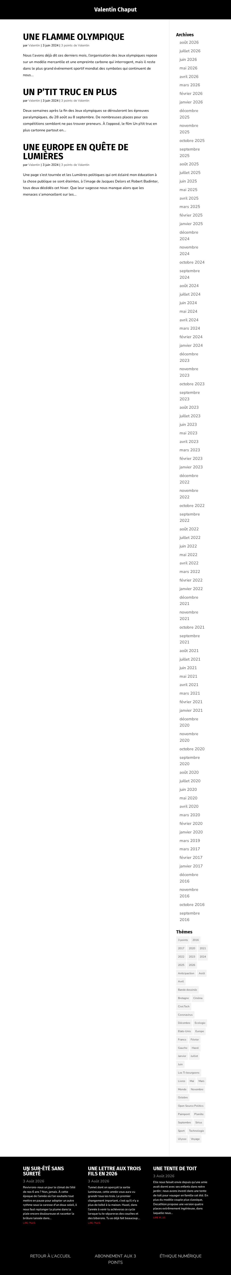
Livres (181, 1081)
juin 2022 (188, 546)
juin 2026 (188, 59)
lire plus (29, 1222)
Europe (199, 1031)
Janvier (182, 1056)
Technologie (196, 1131)
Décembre (184, 1023)
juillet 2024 (190, 294)
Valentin (34, 45)
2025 (181, 965)
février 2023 (191, 458)
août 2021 (189, 650)
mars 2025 (190, 206)
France (182, 1039)
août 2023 (189, 407)
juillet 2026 (190, 51)
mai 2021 (188, 676)
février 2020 (191, 823)
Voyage (195, 1139)
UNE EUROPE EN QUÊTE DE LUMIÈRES (75, 152)
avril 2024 (189, 320)
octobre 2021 (192, 627)
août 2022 (189, 529)
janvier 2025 (191, 223)
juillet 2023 (190, 416)
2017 (181, 948)
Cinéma (197, 998)
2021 (203, 948)
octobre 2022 (192, 505)
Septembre (184, 1122)
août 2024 (189, 285)
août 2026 (189, 42)
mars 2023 (190, 450)
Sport (181, 1131)
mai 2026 (188, 68)
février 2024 (191, 337)
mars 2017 (190, 849)
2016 (195, 940)
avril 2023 (189, 441)
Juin (180, 1064)
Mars (201, 1081)
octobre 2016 (192, 904)
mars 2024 (190, 328)
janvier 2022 (191, 588)
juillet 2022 (190, 537)
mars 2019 (190, 840)
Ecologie (200, 1023)
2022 (181, 956)
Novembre (197, 1089)
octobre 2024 (192, 262)
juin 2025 (188, 181)
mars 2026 (190, 85)
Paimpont (184, 1114)
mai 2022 (188, 554)
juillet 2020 (190, 781)
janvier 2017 (191, 866)
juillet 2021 (190, 659)
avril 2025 (189, 198)
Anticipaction (186, 973)
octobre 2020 (192, 749)
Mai (192, 1081)
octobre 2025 (192, 140)
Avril (181, 981)
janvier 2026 (191, 102)
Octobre (183, 1097)
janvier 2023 (191, 467)
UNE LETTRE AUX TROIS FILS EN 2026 (114, 1171)
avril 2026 (189, 76)
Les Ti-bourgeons (188, 1072)
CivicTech (183, 1006)
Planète (198, 1114)
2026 (192, 965)
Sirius (198, 1122)
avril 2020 (189, 806)
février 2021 (191, 702)
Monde (182, 1089)
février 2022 (191, 580)
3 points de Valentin (75, 45)
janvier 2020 (191, 832)
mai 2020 (188, 798)
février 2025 (191, 215)
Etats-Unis (184, 1031)
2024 (203, 956)
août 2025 (189, 164)
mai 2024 (188, 311)
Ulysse (182, 1139)
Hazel (195, 1048)
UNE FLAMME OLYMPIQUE (73, 37)
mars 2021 (190, 693)
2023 (192, 956)
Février (195, 1039)
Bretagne (183, 998)
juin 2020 (188, 789)
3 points (183, 940)
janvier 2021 (191, 710)
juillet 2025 (190, 172)
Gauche (182, 1048)
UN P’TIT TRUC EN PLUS (70, 92)
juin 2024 (188, 303)
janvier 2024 (191, 345)
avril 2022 (189, 563)
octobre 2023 (192, 384)
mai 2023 (188, 433)
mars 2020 (190, 815)
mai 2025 (188, 189)
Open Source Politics (190, 1106)
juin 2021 (188, 668)
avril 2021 (189, 684)
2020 (192, 948)
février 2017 (191, 857)
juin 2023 (188, 424)
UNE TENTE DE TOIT (175, 1168)
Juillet (194, 1056)
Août (202, 973)
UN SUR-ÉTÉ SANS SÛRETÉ (43, 1171)
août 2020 (189, 772)
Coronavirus (185, 1015)
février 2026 (191, 93)
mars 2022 (190, 571)
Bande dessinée (187, 990)
